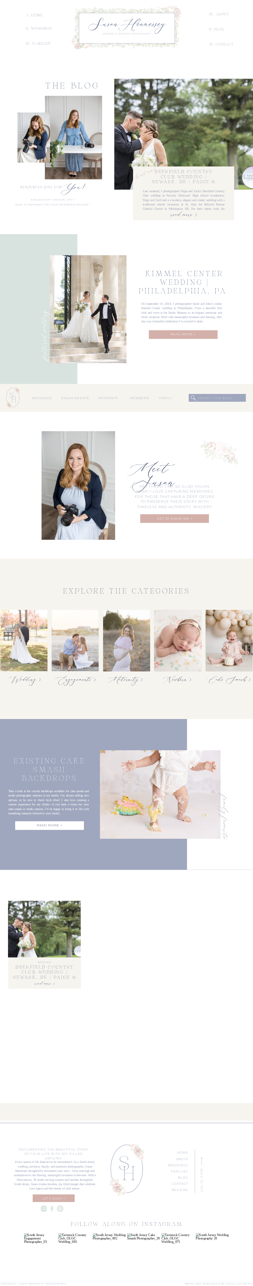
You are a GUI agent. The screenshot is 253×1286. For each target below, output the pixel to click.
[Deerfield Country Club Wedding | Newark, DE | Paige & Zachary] (183, 134)
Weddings (45, 962)
